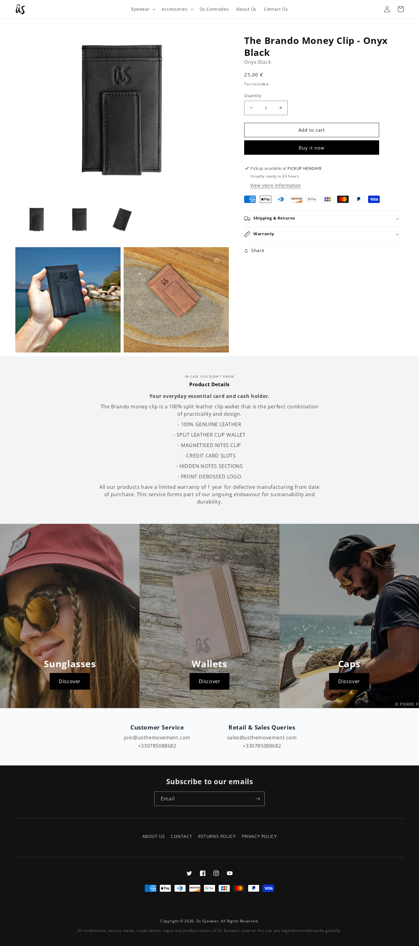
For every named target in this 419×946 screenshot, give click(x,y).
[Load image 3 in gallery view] (122, 219)
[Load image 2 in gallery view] (79, 219)
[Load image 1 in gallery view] (36, 219)
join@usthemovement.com (157, 737)
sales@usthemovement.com (262, 737)
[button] (143, 9)
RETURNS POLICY (217, 836)
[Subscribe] (257, 799)
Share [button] (257, 250)
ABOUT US (153, 836)
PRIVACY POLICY (259, 836)
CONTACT (181, 836)
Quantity (252, 95)
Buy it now (312, 148)
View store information (275, 185)
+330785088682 (157, 745)
